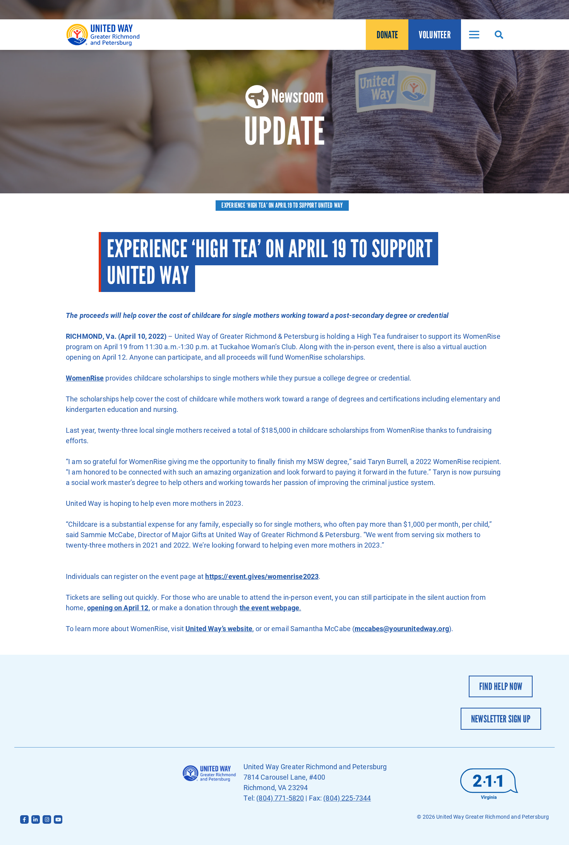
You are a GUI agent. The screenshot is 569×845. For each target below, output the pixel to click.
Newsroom (297, 96)
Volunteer (434, 35)
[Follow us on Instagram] (47, 819)
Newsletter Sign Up (501, 719)
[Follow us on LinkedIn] (35, 819)
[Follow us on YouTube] (58, 819)
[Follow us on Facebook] (24, 819)
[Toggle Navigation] (471, 34)
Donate (387, 35)
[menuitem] (387, 34)
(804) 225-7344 (347, 797)
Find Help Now (500, 686)
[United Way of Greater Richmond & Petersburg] (104, 34)
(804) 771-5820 (280, 797)
